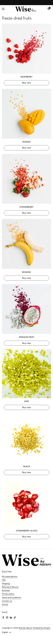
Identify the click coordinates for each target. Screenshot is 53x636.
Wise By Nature (25, 628)
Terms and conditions (11, 597)
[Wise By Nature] (26, 9)
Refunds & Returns (10, 587)
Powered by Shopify (41, 628)
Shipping (6, 583)
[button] (48, 9)
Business (6, 590)
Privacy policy (8, 594)
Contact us (7, 601)
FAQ (4, 580)
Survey (5, 604)
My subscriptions (9, 576)
